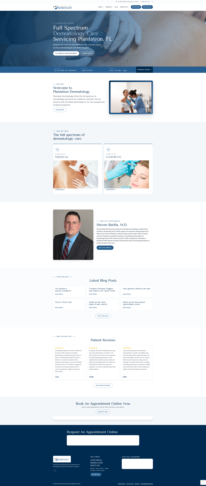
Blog (116, 7)
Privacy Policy (121, 483)
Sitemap (137, 483)
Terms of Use (129, 483)
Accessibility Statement (146, 483)
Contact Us (124, 7)
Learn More (59, 110)
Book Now (136, 7)
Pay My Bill (147, 7)
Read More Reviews (103, 385)
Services (109, 7)
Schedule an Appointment (67, 53)
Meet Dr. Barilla (105, 247)
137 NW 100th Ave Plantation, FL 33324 (127, 1)
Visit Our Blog (103, 316)
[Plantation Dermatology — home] (63, 7)
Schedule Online (143, 69)
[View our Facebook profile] (152, 1)
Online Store (87, 53)
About (100, 7)
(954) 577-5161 (146, 1)
